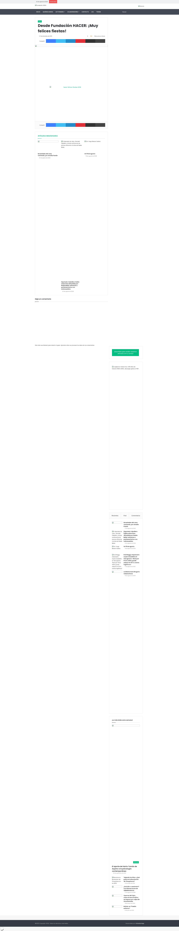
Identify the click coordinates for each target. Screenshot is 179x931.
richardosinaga (140, 923)
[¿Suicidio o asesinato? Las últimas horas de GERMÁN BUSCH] (117, 889)
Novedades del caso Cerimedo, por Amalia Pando (48, 154)
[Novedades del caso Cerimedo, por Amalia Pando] (48, 146)
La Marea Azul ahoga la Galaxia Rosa (132, 573)
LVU (92, 12)
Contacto (85, 12)
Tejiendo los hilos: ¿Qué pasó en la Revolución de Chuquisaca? (132, 879)
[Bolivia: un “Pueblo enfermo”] (117, 908)
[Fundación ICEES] (40, 5)
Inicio (38, 12)
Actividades (60, 12)
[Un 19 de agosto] (94, 146)
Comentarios (136, 515)
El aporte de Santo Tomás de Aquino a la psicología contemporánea (124, 868)
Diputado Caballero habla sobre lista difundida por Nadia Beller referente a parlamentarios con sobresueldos (70, 285)
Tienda (98, 12)
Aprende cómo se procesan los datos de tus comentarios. (78, 345)
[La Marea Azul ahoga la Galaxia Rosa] (117, 641)
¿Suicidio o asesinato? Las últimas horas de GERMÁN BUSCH (131, 888)
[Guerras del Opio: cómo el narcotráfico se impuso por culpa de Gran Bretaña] (117, 898)
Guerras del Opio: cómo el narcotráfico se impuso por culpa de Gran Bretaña (132, 898)
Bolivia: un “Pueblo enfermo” (130, 907)
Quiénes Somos (48, 12)
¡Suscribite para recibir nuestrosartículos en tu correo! (125, 352)
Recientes (115, 515)
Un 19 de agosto (89, 154)
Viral (124, 515)
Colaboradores (72, 12)
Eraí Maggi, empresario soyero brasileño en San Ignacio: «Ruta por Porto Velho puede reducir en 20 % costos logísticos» (131, 559)
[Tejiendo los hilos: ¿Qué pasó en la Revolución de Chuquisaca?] (117, 880)
